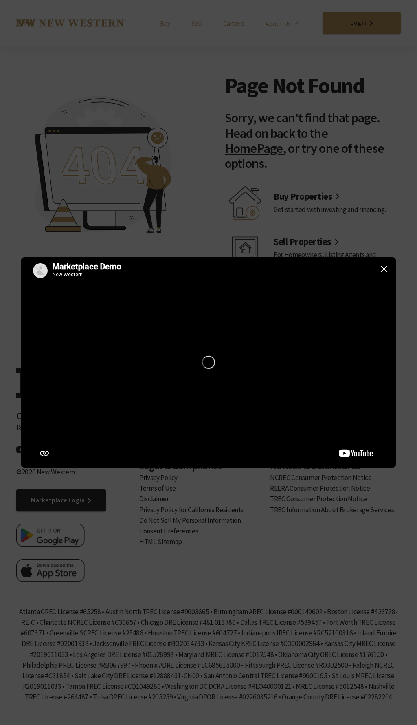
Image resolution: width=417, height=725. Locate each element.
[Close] (384, 269)
